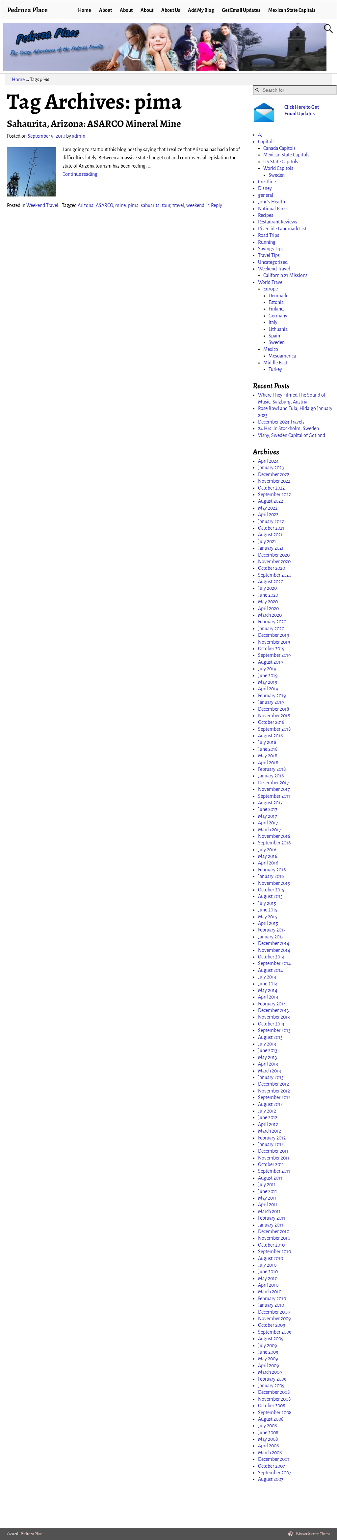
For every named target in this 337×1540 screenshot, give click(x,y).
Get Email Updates (241, 10)
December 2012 (273, 1084)
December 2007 (274, 1459)
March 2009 (270, 1372)
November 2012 (274, 1090)
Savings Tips (270, 248)
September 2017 (274, 796)
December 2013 (273, 1010)
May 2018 (267, 755)
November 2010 (274, 1238)
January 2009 (271, 1385)
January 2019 (271, 702)
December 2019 (273, 635)
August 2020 (270, 581)
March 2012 (269, 1131)
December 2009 (274, 1312)
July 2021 (267, 541)
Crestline (267, 181)
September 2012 (274, 1097)
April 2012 (268, 1124)
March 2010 (269, 1291)
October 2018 (271, 722)
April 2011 (268, 1204)
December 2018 (273, 709)
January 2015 (271, 936)
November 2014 (274, 950)
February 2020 (272, 621)
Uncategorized (273, 262)
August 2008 (271, 1419)
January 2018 (271, 775)
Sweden (277, 175)
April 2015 (268, 923)
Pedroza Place (27, 9)
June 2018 (268, 749)
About (105, 10)
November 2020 (274, 561)
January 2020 (271, 628)
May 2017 (267, 816)
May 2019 (267, 682)
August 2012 (270, 1104)
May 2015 (267, 916)
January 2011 (270, 1225)
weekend (195, 205)
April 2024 (268, 461)
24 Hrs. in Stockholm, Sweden (288, 428)
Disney (265, 188)
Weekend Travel (42, 205)
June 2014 (268, 983)
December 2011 (273, 1151)
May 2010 (267, 1278)
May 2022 (267, 508)
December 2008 (274, 1392)
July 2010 (267, 1265)
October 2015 (271, 889)
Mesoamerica (282, 355)
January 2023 (271, 467)
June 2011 (267, 1191)
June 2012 (267, 1117)
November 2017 (274, 789)
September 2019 (274, 655)
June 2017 (267, 809)
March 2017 (269, 829)
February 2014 (272, 1003)
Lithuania (278, 329)
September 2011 (274, 1171)
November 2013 (274, 1017)
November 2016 (274, 836)
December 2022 (273, 474)
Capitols (266, 141)
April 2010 (268, 1285)
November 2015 (274, 883)
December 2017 (273, 782)
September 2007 (274, 1472)
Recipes (265, 215)
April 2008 (268, 1445)
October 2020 (271, 568)
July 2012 (267, 1111)
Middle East (275, 362)
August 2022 (270, 501)
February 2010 (272, 1298)
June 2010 (268, 1271)
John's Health (271, 201)
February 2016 (272, 869)
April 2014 (268, 997)
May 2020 (268, 601)
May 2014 (267, 990)
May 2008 (268, 1439)
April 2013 (268, 1064)
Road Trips (268, 235)
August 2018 (270, 735)
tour (166, 205)
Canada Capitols (279, 148)
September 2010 (274, 1251)
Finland (276, 308)
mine (120, 205)
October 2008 (271, 1405)
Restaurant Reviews (277, 221)
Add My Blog (201, 10)
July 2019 (267, 668)
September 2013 (274, 1030)
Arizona (85, 205)
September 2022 (274, 494)
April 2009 (268, 1365)
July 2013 (267, 1043)
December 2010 (273, 1231)
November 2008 (274, 1399)
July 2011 (267, 1184)
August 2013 (270, 1037)
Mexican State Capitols (286, 154)
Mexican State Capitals (291, 10)
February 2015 (272, 929)
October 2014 (271, 956)
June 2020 (268, 595)
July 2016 (267, 849)
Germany (278, 315)
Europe (270, 288)
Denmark (278, 295)
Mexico (270, 349)
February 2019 (272, 695)
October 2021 (271, 528)
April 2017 (268, 822)
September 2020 (274, 575)
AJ (260, 134)
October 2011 (271, 1164)
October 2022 (271, 488)
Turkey (275, 369)
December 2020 (274, 555)
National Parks (273, 208)
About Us (170, 10)
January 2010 (271, 1305)
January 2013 (271, 1077)
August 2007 (270, 1479)
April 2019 (268, 688)
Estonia (276, 302)
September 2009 (275, 1332)
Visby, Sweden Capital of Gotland (291, 435)
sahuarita (150, 205)
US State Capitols (280, 161)
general (265, 195)
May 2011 (267, 1198)
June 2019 (268, 675)
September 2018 (274, 729)
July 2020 (267, 588)
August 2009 (271, 1338)
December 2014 (273, 943)
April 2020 (268, 608)
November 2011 (274, 1158)
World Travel (271, 282)
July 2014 (267, 976)
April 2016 (268, 862)
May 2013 (267, 1057)
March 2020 (270, 615)
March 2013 (269, 1070)
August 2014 (270, 970)
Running (266, 242)
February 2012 (272, 1137)
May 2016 (267, 856)
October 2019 (271, 648)
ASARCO (104, 205)
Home (84, 10)
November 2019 (274, 642)
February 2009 (272, 1379)
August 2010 (270, 1258)
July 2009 (267, 1345)
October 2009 (271, 1325)
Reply (215, 205)
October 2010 (271, 1245)
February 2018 (272, 769)
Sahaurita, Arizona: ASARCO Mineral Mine (94, 123)
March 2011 (269, 1211)
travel (178, 205)
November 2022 (274, 481)
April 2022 (268, 514)
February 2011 (271, 1218)
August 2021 (270, 534)
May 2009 (268, 1358)
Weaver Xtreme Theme (313, 1534)
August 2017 (270, 802)
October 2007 (271, 1466)
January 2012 (271, 1144)
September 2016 (274, 842)
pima (133, 205)
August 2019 (270, 662)
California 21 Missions (285, 275)
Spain (274, 335)
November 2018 (274, 715)
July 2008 (267, 1425)
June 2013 (267, 1050)
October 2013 (271, 1023)
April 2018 (268, 762)
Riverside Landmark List (282, 228)
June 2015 (267, 909)
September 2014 (274, 963)
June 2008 (268, 1432)
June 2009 (268, 1352)
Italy (273, 322)
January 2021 (271, 548)
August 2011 (270, 1178)
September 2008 (275, 1412)
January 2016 (271, 876)
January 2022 (271, 521)
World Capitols (278, 168)
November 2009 (274, 1318)
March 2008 (270, 1452)
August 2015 (270, 896)
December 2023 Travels (281, 422)
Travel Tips (269, 255)
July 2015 (267, 903)
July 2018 (267, 742)
